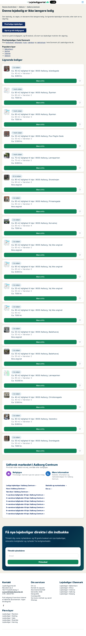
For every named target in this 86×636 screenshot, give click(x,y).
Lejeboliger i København (69, 586)
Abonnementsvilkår (38, 590)
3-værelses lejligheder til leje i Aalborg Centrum (25, 501)
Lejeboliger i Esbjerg (67, 594)
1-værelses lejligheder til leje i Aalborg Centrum (24, 495)
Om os (48, 489)
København (9, 49)
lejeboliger (10, 42)
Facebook (3, 605)
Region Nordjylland (9, 7)
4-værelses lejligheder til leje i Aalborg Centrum (25, 504)
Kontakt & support (37, 588)
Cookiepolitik (36, 596)
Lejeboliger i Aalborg (67, 592)
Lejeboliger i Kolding (9, 616)
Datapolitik (35, 594)
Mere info (40, 81)
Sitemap (34, 600)
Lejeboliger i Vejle (8, 618)
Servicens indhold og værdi (41, 598)
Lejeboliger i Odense (67, 590)
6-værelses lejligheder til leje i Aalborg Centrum (25, 510)
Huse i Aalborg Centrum (15, 489)
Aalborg (22, 7)
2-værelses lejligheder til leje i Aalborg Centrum (25, 498)
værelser (31, 42)
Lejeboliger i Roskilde (10, 620)
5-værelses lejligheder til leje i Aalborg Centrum (25, 507)
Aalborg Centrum (33, 7)
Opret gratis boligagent (14, 30)
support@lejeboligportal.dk (12, 592)
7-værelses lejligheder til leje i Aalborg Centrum (24, 514)
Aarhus (7, 51)
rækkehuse (41, 42)
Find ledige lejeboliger (13, 24)
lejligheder (18, 42)
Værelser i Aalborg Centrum (17, 492)
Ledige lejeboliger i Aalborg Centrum (20, 485)
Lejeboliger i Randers (10, 614)
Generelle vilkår (36, 592)
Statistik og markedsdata (55, 485)
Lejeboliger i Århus (66, 588)
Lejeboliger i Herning (10, 622)
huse (25, 42)
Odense (7, 53)
